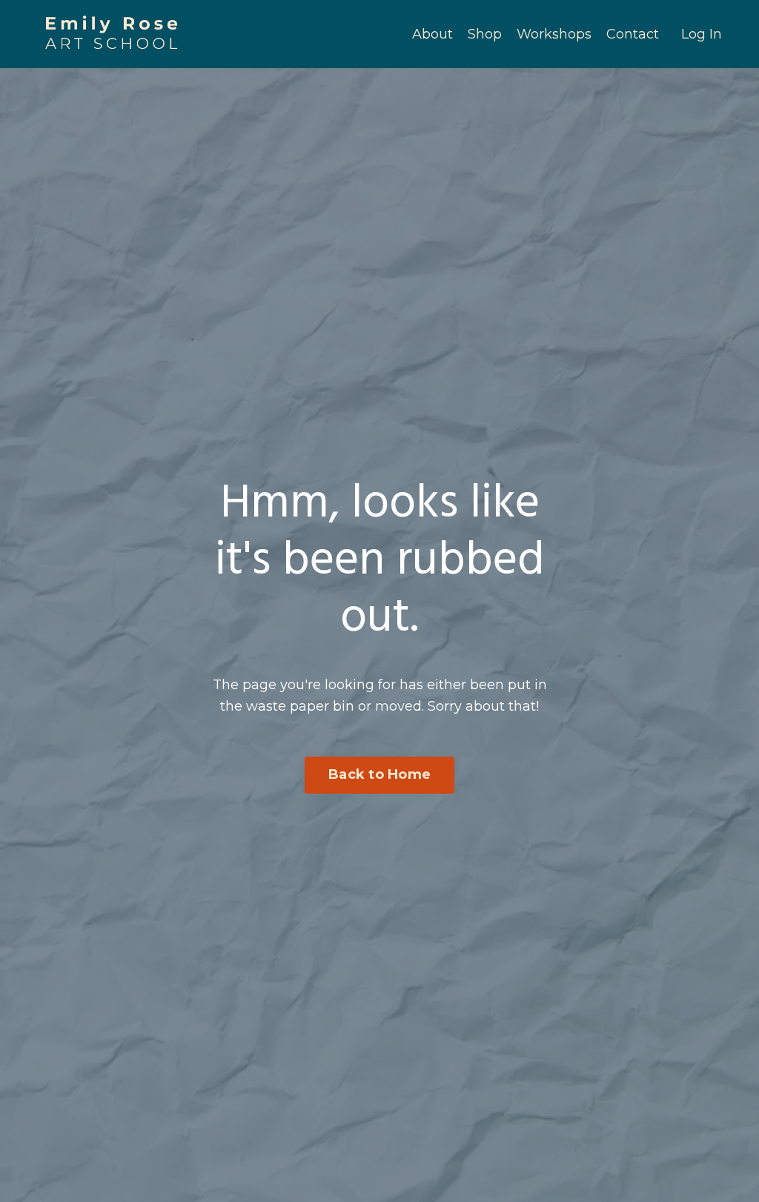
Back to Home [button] (379, 774)
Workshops (554, 34)
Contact (632, 34)
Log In (701, 34)
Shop (485, 34)
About (432, 34)
